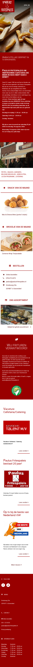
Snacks (10, 172)
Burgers (18, 172)
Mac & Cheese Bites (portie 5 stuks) (14, 215)
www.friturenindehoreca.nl (15, 371)
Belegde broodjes (8, 174)
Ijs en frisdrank (8, 176)
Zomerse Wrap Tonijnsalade (12, 253)
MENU (25, 5)
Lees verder (23, 451)
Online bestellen (11, 275)
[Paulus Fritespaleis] (7, 6)
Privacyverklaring (6, 629)
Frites (4, 172)
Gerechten (21, 174)
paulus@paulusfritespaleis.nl (16, 282)
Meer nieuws (16, 565)
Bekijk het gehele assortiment (18, 327)
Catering (19, 176)
